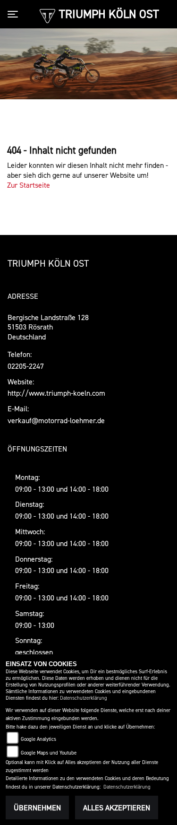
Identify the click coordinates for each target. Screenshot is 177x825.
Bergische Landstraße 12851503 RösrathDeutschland (48, 327)
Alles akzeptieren (116, 807)
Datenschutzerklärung (83, 698)
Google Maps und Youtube (48, 753)
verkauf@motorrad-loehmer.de (56, 420)
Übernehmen (37, 807)
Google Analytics (38, 739)
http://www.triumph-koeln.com (56, 393)
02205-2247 (26, 366)
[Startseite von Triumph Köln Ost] (47, 15)
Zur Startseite (28, 185)
